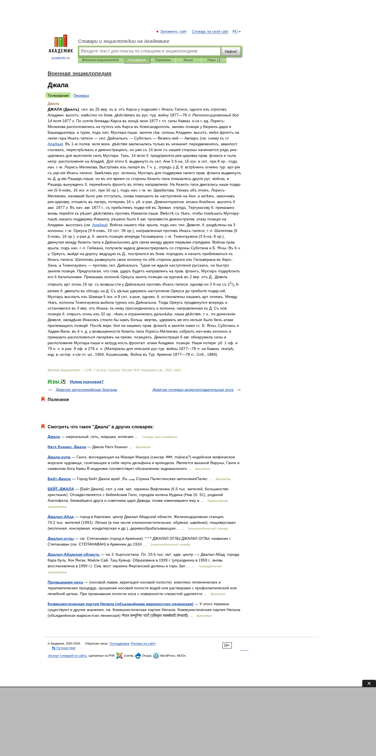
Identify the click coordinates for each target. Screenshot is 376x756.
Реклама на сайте (143, 643)
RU (235, 32)
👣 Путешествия (63, 648)
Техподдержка (119, 643)
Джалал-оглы (61, 538)
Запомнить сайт (174, 32)
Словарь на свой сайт (210, 32)
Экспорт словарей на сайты (67, 655)
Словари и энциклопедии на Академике (123, 41)
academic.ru (60, 58)
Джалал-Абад (61, 516)
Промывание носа (65, 582)
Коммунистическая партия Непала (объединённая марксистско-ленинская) (121, 604)
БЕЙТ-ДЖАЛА (61, 489)
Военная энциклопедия (100, 60)
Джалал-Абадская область (74, 554)
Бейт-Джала (59, 478)
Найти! (231, 51)
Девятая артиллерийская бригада (86, 389)
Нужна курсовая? (87, 381)
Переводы (163, 60)
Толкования (136, 60)
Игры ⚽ (214, 60)
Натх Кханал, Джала (67, 447)
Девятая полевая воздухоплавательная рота (192, 389)
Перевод (81, 95)
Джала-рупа (59, 457)
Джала (54, 436)
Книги (188, 60)
